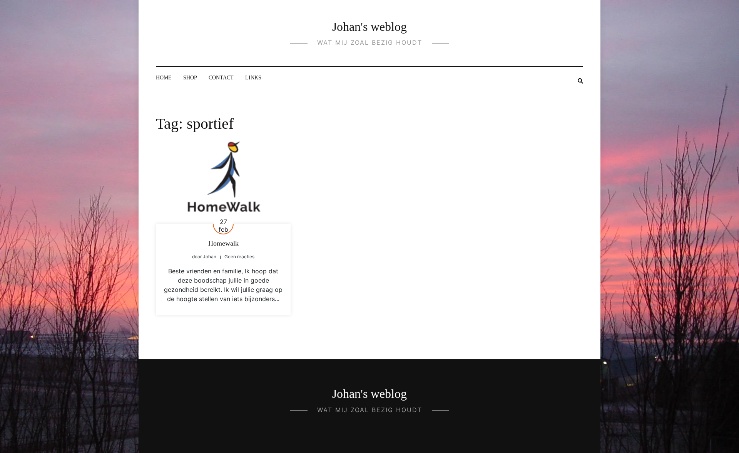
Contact (221, 78)
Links (253, 78)
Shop (190, 78)
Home (164, 78)
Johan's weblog (369, 27)
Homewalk (223, 243)
